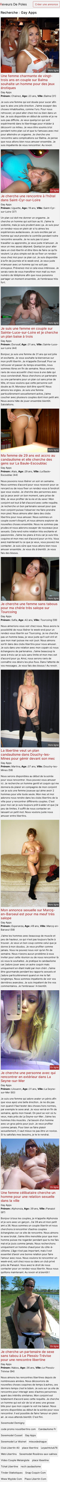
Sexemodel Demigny (12, 1422)
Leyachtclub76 (49, 1447)
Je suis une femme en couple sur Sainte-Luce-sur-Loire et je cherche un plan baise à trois (29, 332)
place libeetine (40, 1460)
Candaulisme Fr (47, 1429)
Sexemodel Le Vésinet (13, 1441)
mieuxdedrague (38, 1441)
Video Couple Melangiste (15, 1460)
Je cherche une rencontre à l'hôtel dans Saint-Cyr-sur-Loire (28, 198)
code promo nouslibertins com (18, 1429)
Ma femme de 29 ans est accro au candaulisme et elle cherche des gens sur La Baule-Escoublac (28, 459)
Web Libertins (9, 1454)
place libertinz (30, 1447)
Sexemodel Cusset (11, 1435)
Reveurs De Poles (13, 4)
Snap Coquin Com (35, 1472)
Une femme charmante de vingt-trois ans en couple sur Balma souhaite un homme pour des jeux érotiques (28, 82)
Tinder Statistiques (12, 1472)
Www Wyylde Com (11, 1478)
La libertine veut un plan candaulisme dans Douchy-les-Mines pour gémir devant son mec (28, 754)
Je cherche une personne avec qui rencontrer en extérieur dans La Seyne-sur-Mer (28, 1077)
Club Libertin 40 (10, 1447)
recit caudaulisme (31, 1466)
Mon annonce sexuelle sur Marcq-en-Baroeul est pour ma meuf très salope (28, 914)
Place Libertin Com (35, 1478)
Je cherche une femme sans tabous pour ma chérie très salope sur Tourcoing (29, 608)
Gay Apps (30, 1435)
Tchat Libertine (9, 1466)
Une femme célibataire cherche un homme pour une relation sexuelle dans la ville (28, 1197)
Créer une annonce (46, 4)
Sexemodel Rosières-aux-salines (38, 1454)
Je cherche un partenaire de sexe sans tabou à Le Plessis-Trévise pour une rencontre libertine (27, 1356)
